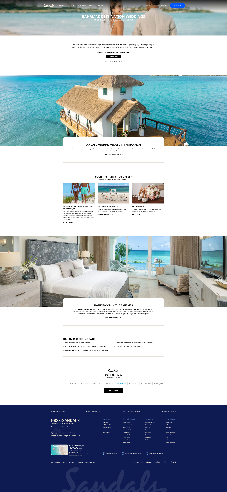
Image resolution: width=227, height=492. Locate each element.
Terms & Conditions (56, 462)
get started (113, 390)
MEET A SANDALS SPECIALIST (131, 411)
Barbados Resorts (126, 439)
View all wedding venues (112, 155)
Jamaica (84, 383)
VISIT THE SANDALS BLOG (169, 411)
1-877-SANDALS (116, 61)
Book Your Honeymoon (113, 317)
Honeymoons (148, 427)
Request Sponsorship (170, 432)
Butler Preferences (107, 434)
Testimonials (168, 427)
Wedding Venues (149, 424)
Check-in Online (106, 432)
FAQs (167, 424)
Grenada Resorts (126, 437)
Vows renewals (148, 434)
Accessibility (169, 434)
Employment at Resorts (171, 442)
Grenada (133, 383)
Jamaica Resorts (126, 427)
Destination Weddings (150, 422)
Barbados (146, 383)
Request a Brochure (170, 429)
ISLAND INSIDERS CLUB (59, 411)
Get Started (114, 57)
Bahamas (121, 383)
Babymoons (148, 437)
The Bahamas (106, 45)
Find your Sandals (107, 427)
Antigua (110, 383)
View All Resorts (126, 422)
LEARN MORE (73, 452)
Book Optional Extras (107, 424)
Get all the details (69, 222)
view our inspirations (105, 214)
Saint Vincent (70, 383)
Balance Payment (106, 429)
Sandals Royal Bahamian (111, 47)
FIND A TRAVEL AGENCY (94, 411)
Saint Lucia (97, 383)
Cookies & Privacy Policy (69, 462)
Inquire (147, 439)
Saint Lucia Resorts (127, 429)
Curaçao (158, 383)
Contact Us (80, 462)
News (167, 437)
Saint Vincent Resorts (127, 424)
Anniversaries (148, 432)
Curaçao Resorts (126, 442)
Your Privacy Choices (90, 462)
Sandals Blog (169, 422)
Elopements (148, 429)
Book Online (105, 422)
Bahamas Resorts (126, 434)
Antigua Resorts (126, 432)
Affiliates (168, 439)
